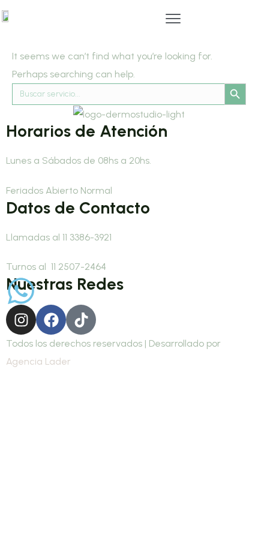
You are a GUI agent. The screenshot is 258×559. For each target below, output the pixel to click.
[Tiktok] (81, 320)
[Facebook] (51, 320)
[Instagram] (21, 320)
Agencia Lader (38, 361)
